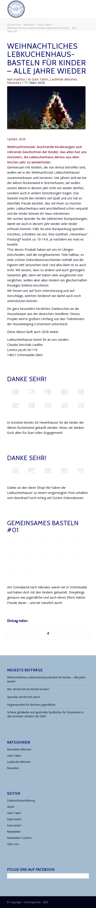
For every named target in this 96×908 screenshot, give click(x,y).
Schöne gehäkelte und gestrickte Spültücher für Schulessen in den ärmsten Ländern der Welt (45, 714)
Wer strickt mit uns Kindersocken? (28, 689)
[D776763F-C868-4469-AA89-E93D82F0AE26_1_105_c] (48, 542)
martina (19, 79)
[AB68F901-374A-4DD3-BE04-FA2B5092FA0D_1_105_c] (64, 542)
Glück (10, 807)
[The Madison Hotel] (15, 392)
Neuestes (14, 82)
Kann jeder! (14, 825)
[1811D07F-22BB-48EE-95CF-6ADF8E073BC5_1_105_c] (64, 556)
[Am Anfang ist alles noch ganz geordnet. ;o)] (15, 542)
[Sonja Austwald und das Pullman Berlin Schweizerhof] (48, 405)
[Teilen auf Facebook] (48, 633)
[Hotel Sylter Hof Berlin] (31, 392)
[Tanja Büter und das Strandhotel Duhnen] (81, 392)
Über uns (13, 844)
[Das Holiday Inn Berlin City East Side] (64, 392)
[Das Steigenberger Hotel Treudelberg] (48, 392)
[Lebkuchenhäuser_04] (31, 470)
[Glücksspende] (39, 9)
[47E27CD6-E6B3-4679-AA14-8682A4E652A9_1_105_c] (81, 542)
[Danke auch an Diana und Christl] (31, 570)
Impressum (14, 819)
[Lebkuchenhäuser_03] (64, 470)
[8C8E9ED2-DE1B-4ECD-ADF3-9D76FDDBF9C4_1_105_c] (15, 556)
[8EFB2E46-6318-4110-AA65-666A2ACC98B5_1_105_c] (15, 570)
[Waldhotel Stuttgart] (31, 405)
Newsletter (14, 832)
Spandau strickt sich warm (23, 697)
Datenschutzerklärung (21, 800)
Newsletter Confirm (19, 838)
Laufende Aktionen (63, 79)
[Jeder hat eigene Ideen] (31, 542)
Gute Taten (40, 79)
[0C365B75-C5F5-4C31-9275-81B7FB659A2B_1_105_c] (48, 556)
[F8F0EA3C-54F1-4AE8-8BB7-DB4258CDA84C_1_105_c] (31, 556)
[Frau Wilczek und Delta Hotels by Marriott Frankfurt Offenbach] (64, 405)
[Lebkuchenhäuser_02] (48, 470)
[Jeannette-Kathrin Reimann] (15, 405)
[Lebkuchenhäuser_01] (15, 470)
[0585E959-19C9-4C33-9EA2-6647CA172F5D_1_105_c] (81, 556)
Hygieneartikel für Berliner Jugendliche (31, 705)
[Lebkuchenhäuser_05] (81, 470)
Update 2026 (16, 139)
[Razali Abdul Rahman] (81, 405)
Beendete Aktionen (19, 749)
